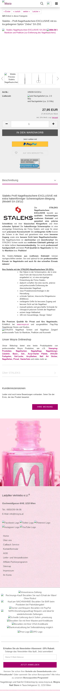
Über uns (7, 540)
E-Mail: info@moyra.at (12, 514)
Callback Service (11, 544)
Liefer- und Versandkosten (15, 557)
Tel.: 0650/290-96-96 (11, 509)
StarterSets (25, 359)
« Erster (7, 11)
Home (6, 536)
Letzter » (36, 11)
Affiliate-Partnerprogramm (15, 562)
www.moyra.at (23, 324)
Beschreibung (10, 180)
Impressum (8, 570)
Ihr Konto (7, 575)
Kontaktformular (10, 549)
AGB (5, 553)
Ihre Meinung (45, 407)
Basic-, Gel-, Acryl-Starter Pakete (30, 354)
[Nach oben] (52, 686)
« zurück (16, 11)
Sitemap (7, 566)
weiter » (26, 11)
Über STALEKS (11, 372)
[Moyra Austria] (10, 3)
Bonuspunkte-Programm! (35, 678)
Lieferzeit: (6, 96)
